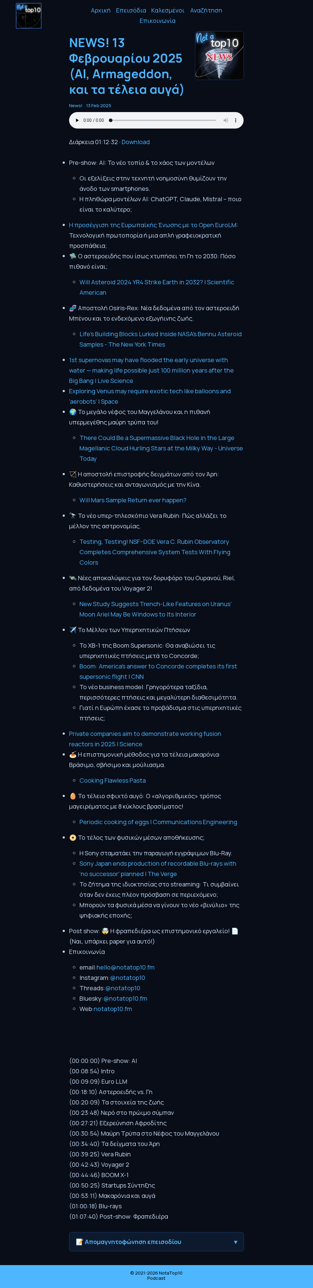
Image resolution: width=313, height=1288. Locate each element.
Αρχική (101, 10)
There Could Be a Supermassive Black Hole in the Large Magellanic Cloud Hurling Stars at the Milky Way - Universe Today (161, 448)
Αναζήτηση (206, 10)
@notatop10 (127, 977)
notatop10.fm (113, 1009)
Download (136, 142)
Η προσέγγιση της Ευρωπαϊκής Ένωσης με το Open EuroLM (152, 225)
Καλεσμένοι (168, 10)
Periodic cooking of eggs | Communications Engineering (158, 822)
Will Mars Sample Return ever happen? (132, 500)
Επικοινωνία (157, 20)
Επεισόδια (131, 10)
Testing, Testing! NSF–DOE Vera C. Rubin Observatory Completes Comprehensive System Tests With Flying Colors (154, 551)
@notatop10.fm (125, 998)
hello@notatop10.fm (126, 967)
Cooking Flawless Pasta (112, 780)
